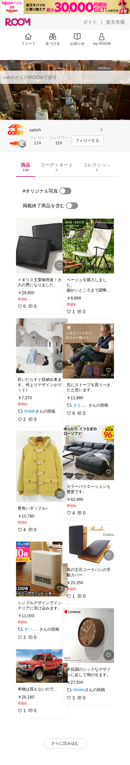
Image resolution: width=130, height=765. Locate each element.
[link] (41, 246)
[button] (16, 134)
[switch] (65, 191)
